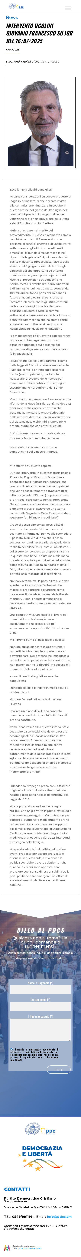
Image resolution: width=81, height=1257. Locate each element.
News (12, 17)
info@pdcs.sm (59, 1217)
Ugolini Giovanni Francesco (40, 61)
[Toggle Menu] (68, 8)
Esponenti (13, 61)
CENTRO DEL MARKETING (28, 1248)
